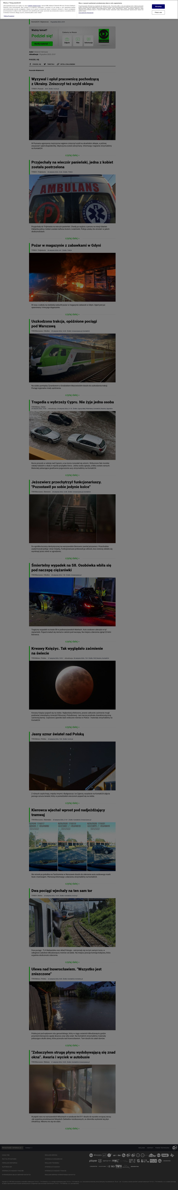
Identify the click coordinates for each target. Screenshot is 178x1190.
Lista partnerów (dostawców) (86, 12)
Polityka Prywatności (9, 16)
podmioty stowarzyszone (34, 5)
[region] (89, 9)
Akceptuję (158, 6)
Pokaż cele (158, 12)
